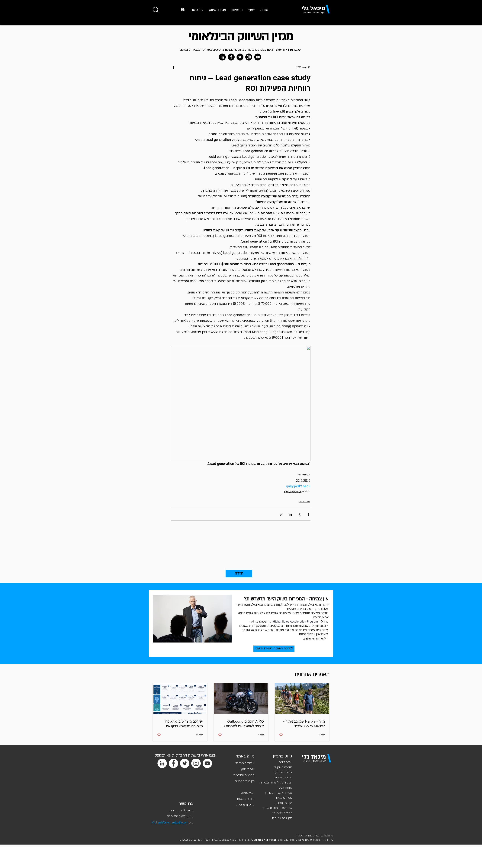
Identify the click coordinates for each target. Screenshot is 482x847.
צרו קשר (186, 803)
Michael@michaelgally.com (170, 822)
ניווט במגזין (282, 756)
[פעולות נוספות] (173, 67)
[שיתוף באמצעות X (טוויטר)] (299, 514)
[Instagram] (248, 57)
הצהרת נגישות (245, 799)
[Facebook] (231, 57)
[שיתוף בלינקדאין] (290, 514)
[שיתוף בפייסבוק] (308, 514)
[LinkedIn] (222, 57)
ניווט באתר (245, 756)
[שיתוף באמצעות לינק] (281, 514)
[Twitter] (239, 57)
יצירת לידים (304, 501)
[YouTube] (257, 57)
